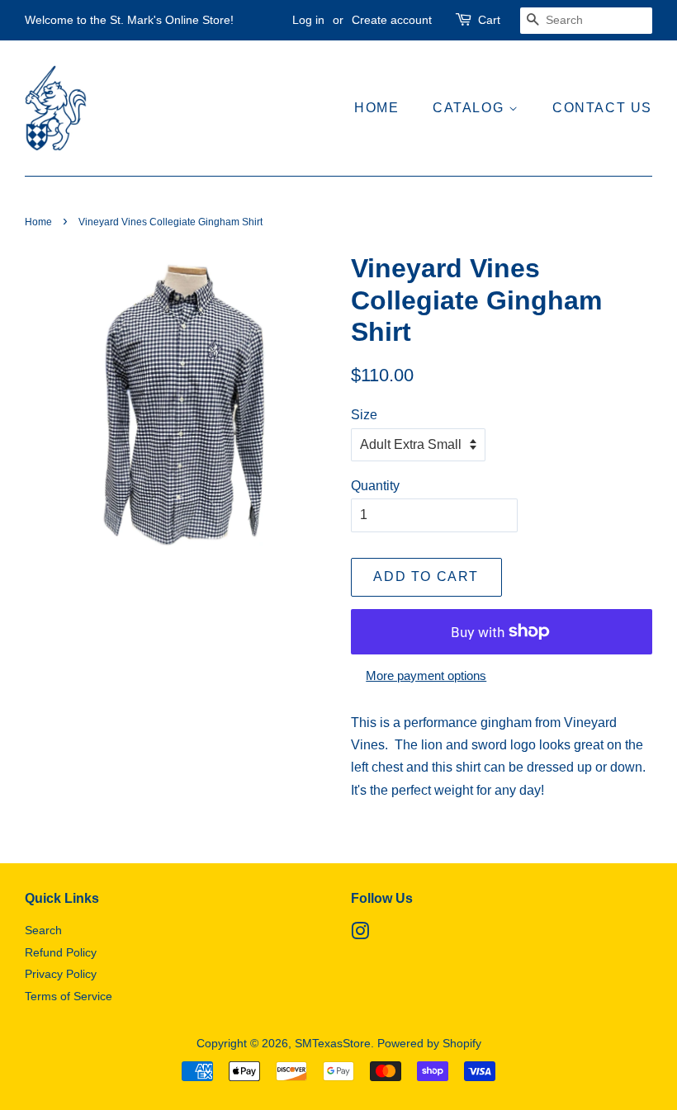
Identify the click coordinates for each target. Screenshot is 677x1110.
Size (364, 415)
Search (43, 930)
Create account (392, 19)
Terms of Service (68, 996)
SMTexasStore (333, 1043)
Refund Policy (61, 953)
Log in (308, 19)
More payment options (426, 675)
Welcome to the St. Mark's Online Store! (129, 19)
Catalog (471, 108)
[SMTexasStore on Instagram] (360, 934)
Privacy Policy (61, 974)
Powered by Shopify (429, 1043)
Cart (489, 19)
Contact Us (602, 108)
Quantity (375, 486)
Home (376, 108)
